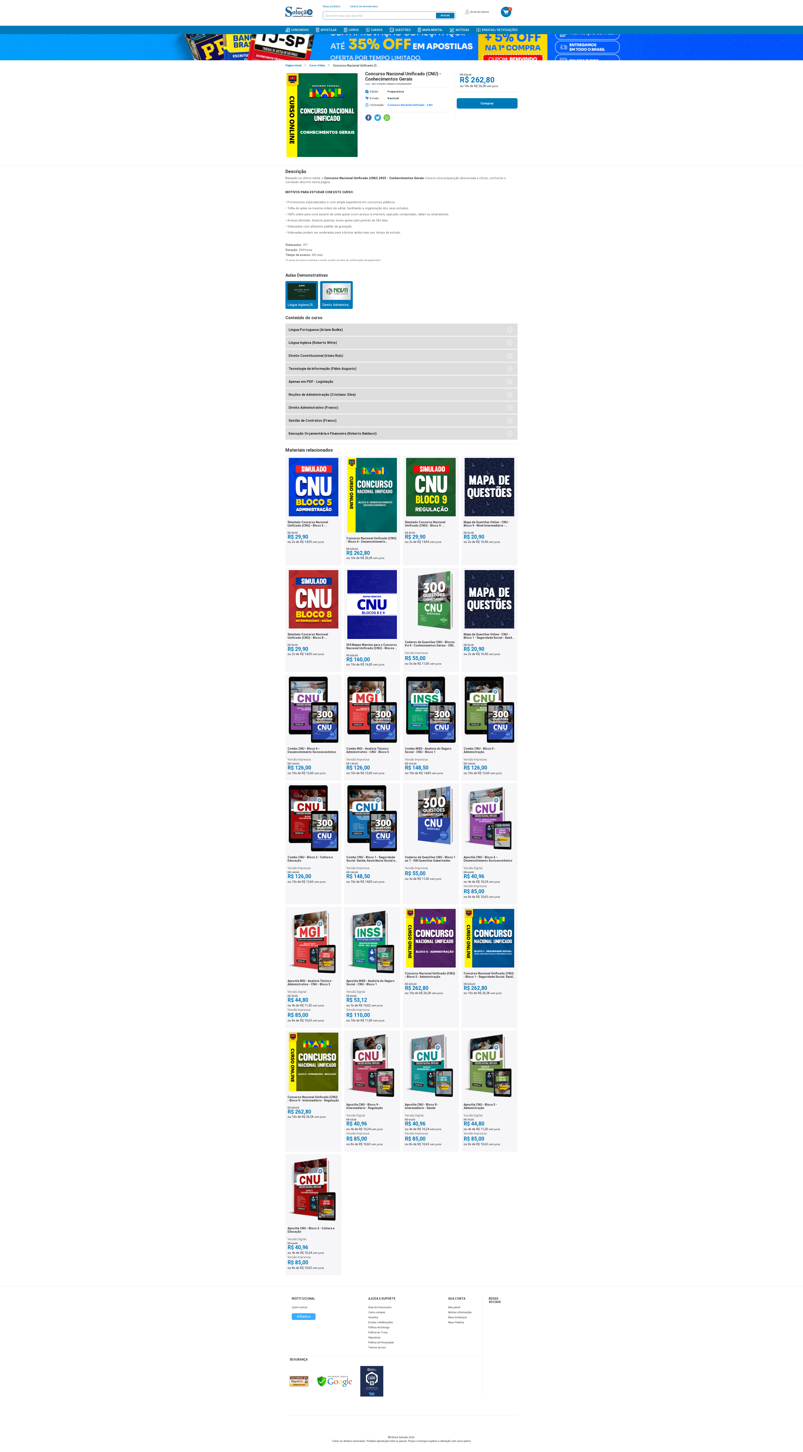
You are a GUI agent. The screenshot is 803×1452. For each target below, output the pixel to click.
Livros (354, 30)
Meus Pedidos (456, 1322)
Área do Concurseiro (379, 1307)
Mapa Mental (432, 30)
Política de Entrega (378, 1327)
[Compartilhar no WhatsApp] (387, 117)
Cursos (376, 30)
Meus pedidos (331, 6)
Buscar (445, 15)
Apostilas (328, 30)
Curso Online (317, 65)
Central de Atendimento (364, 6)
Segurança (374, 1337)
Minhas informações (460, 1312)
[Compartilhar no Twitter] (377, 117)
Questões (402, 30)
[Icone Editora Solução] (299, 12)
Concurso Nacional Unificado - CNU (409, 105)
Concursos (300, 30)
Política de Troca (377, 1332)
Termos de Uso (377, 1347)
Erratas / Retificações (500, 30)
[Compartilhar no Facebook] (368, 117)
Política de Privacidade (381, 1342)
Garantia (373, 1317)
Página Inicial (293, 65)
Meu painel (454, 1307)
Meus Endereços (457, 1317)
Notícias (462, 30)
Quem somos (299, 1307)
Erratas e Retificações (380, 1322)
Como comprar (376, 1312)
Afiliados (304, 1316)
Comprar (487, 103)
